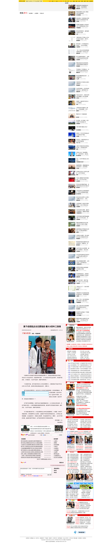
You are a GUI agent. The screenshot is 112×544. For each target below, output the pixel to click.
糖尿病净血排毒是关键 (72, 358)
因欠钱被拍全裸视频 (70, 333)
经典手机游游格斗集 (82, 434)
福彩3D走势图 (89, 434)
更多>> (91, 324)
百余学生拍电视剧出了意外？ (86, 368)
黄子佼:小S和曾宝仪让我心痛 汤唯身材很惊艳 (32, 446)
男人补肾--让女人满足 (85, 351)
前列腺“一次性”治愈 (84, 357)
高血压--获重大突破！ (85, 355)
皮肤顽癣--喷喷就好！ (85, 354)
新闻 (69, 372)
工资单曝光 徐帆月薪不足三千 (82, 397)
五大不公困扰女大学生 (75, 374)
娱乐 (57, 1)
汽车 (66, 1)
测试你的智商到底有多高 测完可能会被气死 (40, 428)
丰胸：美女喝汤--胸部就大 (86, 425)
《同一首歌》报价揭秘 (73, 472)
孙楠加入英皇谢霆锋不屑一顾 (84, 341)
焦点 (69, 365)
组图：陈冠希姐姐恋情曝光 (73, 457)
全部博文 (84, 538)
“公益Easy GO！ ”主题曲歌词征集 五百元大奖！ (80, 511)
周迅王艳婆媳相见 (79, 447)
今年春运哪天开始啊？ (75, 379)
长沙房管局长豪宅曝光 (75, 372)
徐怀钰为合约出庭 (79, 480)
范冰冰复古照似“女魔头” (84, 508)
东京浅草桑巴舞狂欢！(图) (73, 463)
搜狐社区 (72, 500)
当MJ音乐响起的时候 (86, 472)
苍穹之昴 (70, 391)
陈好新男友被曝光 (88, 449)
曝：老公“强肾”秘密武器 (72, 427)
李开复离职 (83, 344)
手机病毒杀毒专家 (74, 434)
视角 (69, 366)
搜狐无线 (72, 429)
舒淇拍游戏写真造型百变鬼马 (86, 469)
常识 (69, 370)
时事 (69, 377)
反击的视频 (56, 444)
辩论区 (55, 472)
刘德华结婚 (84, 346)
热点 (69, 376)
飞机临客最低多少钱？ (75, 370)
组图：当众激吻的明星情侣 (73, 458)
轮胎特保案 (88, 344)
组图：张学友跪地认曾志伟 (86, 455)
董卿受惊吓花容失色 (84, 502)
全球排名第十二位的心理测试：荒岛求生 (40, 433)
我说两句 (91, 1)
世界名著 (80, 433)
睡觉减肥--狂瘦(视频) (72, 351)
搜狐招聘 (42, 538)
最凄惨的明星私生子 (70, 508)
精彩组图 (77, 507)
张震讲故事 (86, 431)
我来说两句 (53, 330)
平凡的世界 (84, 433)
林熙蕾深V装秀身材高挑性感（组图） (78, 512)
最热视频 (72, 382)
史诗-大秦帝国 (79, 389)
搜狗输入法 (32, 538)
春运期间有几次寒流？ (75, 368)
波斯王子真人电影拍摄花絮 (73, 469)
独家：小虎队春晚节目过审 (86, 454)
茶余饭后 (72, 452)
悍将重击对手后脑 (70, 414)
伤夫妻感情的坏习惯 (72, 422)
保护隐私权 (60, 538)
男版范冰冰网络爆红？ (75, 376)
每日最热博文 (74, 344)
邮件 (79, 1)
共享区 (68, 434)
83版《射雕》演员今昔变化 (73, 465)
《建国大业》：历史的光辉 (85, 505)
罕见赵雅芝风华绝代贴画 (85, 507)
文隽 (77, 328)
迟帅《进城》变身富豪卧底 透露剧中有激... (31, 453)
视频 (74, 1)
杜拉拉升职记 (80, 431)
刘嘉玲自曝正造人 (79, 449)
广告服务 (46, 538)
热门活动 (68, 511)
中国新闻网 (37, 333)
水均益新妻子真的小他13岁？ (86, 363)
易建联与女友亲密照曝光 (81, 403)
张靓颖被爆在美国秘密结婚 (85, 333)
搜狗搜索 (24, 435)
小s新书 (55, 446)
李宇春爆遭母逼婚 (71, 447)
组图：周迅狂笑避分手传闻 (73, 454)
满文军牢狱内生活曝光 (86, 471)
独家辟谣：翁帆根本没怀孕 (86, 466)
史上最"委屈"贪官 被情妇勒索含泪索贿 (84, 392)
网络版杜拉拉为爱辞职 (85, 465)
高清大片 (82, 382)
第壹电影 (77, 505)
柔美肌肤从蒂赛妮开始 (72, 357)
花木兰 (86, 387)
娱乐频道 (31, 13)
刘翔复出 (79, 344)
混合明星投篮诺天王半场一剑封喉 (83, 411)
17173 (34, 1)
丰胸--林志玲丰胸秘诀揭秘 (73, 419)
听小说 (68, 433)
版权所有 (69, 539)
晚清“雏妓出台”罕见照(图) (86, 461)
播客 (76, 1)
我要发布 (61, 462)
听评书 (68, 431)
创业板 (71, 346)
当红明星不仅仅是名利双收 (85, 520)
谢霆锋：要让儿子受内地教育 (82, 400)
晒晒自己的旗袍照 (74, 527)
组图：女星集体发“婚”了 (85, 460)
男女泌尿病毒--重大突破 (85, 352)
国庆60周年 (75, 346)
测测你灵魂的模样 (25, 431)
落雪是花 (78, 339)
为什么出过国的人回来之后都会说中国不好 (79, 526)
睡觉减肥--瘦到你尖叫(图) (73, 421)
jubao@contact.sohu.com (61, 541)
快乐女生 (80, 346)
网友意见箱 (81, 532)
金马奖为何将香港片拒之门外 (84, 328)
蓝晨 (77, 336)
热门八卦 (77, 502)
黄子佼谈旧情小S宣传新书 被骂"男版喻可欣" (31, 441)
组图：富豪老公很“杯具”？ (73, 460)
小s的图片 (56, 448)
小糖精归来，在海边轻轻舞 (85, 523)
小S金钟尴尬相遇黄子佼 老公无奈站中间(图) (31, 448)
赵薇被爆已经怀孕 (71, 446)
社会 (69, 379)
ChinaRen (30, 1)
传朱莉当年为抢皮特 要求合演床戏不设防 (30, 457)
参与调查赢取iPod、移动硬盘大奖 (83, 402)
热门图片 (77, 508)
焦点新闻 (77, 517)
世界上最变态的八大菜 (48, 431)
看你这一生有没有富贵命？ (36, 431)
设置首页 (28, 538)
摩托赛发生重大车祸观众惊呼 (86, 463)
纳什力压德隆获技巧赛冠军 (81, 410)
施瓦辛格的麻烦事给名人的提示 (84, 336)
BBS (87, 1)
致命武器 (84, 389)
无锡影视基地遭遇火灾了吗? (86, 365)
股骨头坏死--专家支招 (85, 358)
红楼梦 (89, 431)
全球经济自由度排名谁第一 (85, 370)
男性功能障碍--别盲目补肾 (86, 422)
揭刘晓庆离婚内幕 (79, 446)
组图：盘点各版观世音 (85, 458)
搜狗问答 (70, 360)
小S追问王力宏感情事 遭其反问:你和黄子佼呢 (32, 444)
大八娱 (77, 331)
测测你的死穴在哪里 (59, 431)
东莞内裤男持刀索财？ (75, 377)
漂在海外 (68, 526)
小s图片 (55, 441)
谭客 (77, 335)
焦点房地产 (38, 1)
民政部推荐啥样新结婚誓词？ (86, 376)
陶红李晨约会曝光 (70, 399)
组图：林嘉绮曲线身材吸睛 (73, 455)
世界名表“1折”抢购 (71, 354)
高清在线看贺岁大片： (80, 387)
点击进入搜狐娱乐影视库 (73, 468)
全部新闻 (80, 538)
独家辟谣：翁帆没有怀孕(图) (85, 327)
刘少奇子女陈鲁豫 (58, 457)
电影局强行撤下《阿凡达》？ (86, 379)
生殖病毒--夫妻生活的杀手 (86, 419)
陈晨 (77, 338)
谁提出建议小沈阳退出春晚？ (86, 372)
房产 (68, 1)
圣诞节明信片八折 (71, 449)
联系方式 (55, 538)
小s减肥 (55, 452)
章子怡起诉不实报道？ (75, 363)
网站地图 (75, 538)
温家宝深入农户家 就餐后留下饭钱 (83, 384)
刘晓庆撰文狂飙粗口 (80, 399)
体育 (53, 1)
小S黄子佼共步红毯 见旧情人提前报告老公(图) (32, 452)
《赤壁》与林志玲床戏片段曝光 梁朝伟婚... (31, 455)
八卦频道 (36, 13)
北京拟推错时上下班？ (75, 365)
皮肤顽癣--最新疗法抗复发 (86, 421)
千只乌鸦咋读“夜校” (75, 366)
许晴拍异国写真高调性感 (85, 504)
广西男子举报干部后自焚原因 (85, 366)
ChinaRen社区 (72, 515)
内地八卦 (42, 13)
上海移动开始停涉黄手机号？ (86, 374)
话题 (69, 374)
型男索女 (77, 523)
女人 (71, 1)
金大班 (87, 389)
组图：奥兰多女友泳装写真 (86, 457)
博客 (82, 1)
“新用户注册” (36, 475)
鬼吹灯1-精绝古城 (74, 433)
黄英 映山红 (56, 453)
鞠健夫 (77, 327)
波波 (77, 341)
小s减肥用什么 (57, 455)
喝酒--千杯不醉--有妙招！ (86, 427)
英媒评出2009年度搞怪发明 (85, 519)
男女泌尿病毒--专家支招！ (73, 424)
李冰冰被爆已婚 (79, 444)
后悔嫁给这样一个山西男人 (85, 522)
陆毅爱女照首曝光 (88, 447)
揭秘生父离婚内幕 (88, 444)
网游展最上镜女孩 (70, 341)
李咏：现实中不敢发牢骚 (74, 471)
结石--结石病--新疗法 (72, 355)
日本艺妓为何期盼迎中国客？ (86, 377)
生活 (69, 368)
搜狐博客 (71, 325)
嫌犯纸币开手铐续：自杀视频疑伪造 (83, 393)
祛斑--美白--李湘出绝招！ (86, 424)
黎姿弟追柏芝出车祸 (88, 480)
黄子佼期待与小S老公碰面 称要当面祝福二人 (31, 450)
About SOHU (65, 538)
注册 (24, 475)
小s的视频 (56, 450)
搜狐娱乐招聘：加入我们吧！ (86, 468)
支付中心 (37, 538)
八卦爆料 (77, 504)
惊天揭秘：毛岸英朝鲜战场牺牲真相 (83, 390)
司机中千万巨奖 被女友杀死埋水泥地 (83, 386)
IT (63, 1)
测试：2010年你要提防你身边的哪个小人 (40, 426)
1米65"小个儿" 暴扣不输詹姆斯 (82, 414)
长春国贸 (78, 333)
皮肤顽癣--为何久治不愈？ (73, 425)
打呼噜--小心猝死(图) (72, 352)
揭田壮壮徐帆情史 (70, 444)
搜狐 (27, 1)
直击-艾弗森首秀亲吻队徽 (81, 413)
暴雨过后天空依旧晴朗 (82, 527)
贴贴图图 (77, 519)
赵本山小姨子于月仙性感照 (84, 331)
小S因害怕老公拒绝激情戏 (85, 339)
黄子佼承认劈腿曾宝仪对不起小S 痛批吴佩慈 (31, 442)
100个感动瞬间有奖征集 (72, 466)
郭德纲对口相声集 (74, 431)
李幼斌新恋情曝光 (88, 446)
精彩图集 (68, 512)
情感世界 (77, 522)
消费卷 (55, 442)
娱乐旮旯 (77, 520)
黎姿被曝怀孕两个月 (71, 480)
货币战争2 (89, 433)
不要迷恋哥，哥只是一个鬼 (85, 517)
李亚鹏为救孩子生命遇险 (81, 396)
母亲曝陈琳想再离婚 (70, 406)
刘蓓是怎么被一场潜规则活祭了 (84, 335)
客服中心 (51, 538)
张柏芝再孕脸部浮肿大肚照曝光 (84, 338)
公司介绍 (71, 538)
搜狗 (41, 1)
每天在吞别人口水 (70, 523)
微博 (85, 1)
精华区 (55, 470)
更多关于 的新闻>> (44, 459)
